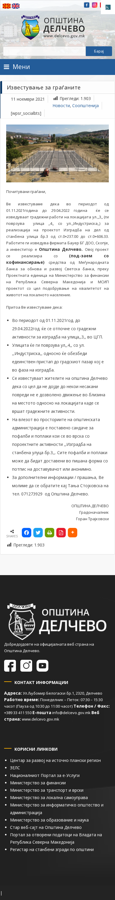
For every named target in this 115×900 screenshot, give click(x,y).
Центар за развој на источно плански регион (55, 760)
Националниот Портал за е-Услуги (45, 775)
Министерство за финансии (38, 783)
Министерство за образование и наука (49, 820)
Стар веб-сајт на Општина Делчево (46, 827)
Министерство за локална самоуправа (49, 797)
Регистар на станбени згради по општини (52, 849)
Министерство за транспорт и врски (46, 790)
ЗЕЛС (15, 767)
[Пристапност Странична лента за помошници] (108, 7)
